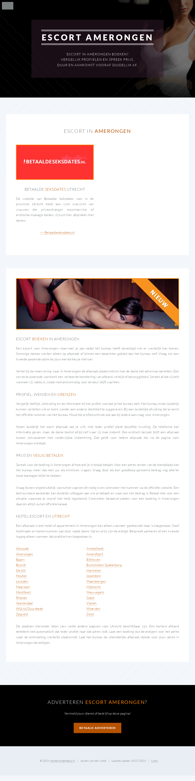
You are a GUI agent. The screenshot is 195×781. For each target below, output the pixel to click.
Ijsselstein (93, 576)
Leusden (22, 581)
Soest (90, 598)
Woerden (93, 609)
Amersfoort (94, 554)
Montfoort (23, 592)
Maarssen (23, 587)
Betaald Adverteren (97, 727)
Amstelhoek (95, 548)
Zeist (90, 614)
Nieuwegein (95, 592)
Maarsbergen (96, 581)
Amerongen (24, 554)
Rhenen (21, 598)
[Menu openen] (6, 5)
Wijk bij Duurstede (29, 609)
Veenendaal (24, 603)
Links (154, 760)
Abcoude (22, 548)
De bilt (21, 570)
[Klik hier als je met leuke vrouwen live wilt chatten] (97, 303)
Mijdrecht (93, 587)
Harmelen (93, 570)
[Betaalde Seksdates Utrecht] (55, 162)
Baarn (20, 560)
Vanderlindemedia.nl (62, 760)
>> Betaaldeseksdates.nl (57, 232)
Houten (21, 576)
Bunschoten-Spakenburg (104, 565)
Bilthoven (93, 560)
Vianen (91, 603)
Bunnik (21, 565)
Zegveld (22, 614)
